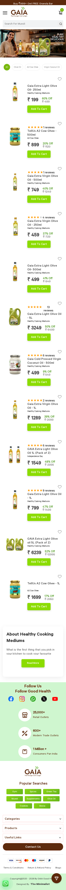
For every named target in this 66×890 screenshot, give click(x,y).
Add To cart (39, 109)
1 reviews (49, 127)
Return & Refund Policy (39, 868)
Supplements (33, 799)
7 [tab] (17, 470)
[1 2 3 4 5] (15, 137)
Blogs (58, 868)
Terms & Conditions (13, 868)
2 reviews (49, 401)
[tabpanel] (15, 95)
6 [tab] (15, 197)
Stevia (42, 806)
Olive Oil (51, 799)
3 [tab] (9, 107)
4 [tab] (11, 197)
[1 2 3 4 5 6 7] (15, 455)
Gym (14, 792)
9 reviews (49, 491)
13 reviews (48, 309)
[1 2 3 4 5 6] (15, 182)
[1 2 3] (15, 92)
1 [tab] (5, 107)
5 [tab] (13, 197)
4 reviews (49, 217)
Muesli (15, 799)
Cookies (24, 806)
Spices (33, 792)
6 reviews (49, 356)
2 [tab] (7, 107)
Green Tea (51, 792)
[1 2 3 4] (15, 317)
